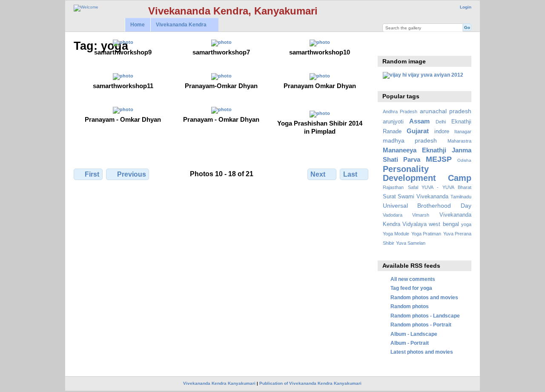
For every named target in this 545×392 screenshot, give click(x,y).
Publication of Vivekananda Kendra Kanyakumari (310, 383)
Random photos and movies (424, 297)
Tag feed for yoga (411, 288)
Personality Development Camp (427, 173)
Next (317, 174)
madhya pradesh (410, 140)
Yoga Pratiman (426, 233)
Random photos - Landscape (425, 315)
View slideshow (387, 45)
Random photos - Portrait (420, 324)
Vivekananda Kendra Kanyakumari (219, 383)
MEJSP (439, 159)
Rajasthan (393, 187)
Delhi (441, 121)
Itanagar (462, 131)
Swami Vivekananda (423, 197)
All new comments (412, 279)
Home (137, 25)
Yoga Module (396, 233)
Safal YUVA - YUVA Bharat (439, 187)
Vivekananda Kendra (178, 25)
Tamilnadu (460, 196)
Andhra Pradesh (400, 111)
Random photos (409, 306)
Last (350, 174)
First (92, 174)
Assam (419, 121)
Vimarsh (420, 214)
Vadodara (392, 214)
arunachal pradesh (445, 111)
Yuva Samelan (410, 243)
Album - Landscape (413, 334)
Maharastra (459, 140)
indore (441, 131)
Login (465, 7)
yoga (466, 224)
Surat (389, 197)
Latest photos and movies (421, 352)
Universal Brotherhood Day (427, 205)
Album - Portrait (409, 343)
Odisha (464, 160)
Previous (131, 174)
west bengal (444, 224)
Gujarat (418, 130)
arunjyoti (393, 122)
